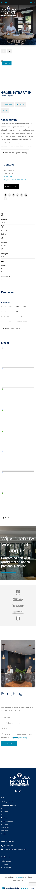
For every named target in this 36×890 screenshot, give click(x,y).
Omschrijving (7, 104)
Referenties (5, 828)
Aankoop (4, 812)
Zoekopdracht (6, 824)
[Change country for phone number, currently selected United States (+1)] (3, 723)
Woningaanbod (6, 802)
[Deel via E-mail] (26, 195)
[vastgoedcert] (18, 605)
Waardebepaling (7, 821)
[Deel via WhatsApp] (21, 195)
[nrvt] (18, 618)
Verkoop (4, 808)
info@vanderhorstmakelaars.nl (15, 180)
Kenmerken (20, 104)
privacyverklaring (20, 738)
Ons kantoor (5, 831)
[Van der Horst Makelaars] (18, 888)
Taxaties (4, 818)
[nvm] (18, 592)
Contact (4, 834)
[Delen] (9, 51)
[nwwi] (18, 612)
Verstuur (9, 743)
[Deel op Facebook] (5, 195)
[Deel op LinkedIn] (17, 195)
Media (5, 110)
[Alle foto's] (3, 51)
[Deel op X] (9, 195)
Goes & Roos (18, 877)
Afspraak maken (11, 186)
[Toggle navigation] (32, 11)
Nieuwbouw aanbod (8, 805)
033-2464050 (8, 177)
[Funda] (18, 598)
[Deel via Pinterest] (13, 195)
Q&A (2, 815)
